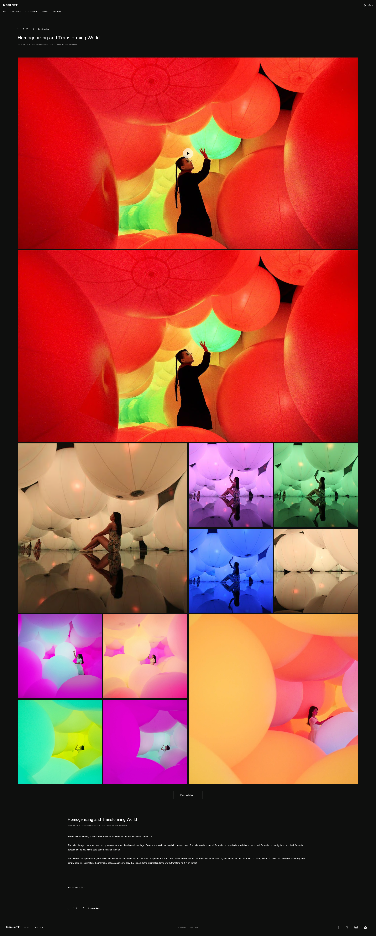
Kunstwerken (15, 12)
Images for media (75, 887)
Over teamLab (31, 12)
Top (4, 12)
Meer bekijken (186, 795)
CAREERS (38, 927)
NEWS (26, 927)
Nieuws (45, 12)
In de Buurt (57, 12)
